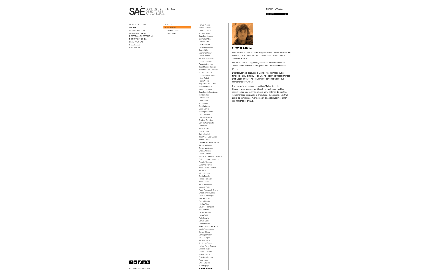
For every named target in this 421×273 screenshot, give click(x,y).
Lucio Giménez (204, 115)
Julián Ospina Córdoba (208, 168)
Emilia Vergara (204, 263)
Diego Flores (204, 101)
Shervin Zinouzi (205, 269)
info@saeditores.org (139, 269)
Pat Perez (202, 171)
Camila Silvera (204, 232)
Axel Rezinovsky (205, 199)
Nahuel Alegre (204, 25)
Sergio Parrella (204, 176)
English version (274, 9)
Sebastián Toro (204, 241)
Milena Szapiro (204, 238)
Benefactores (171, 30)
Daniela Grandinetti (206, 123)
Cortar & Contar (137, 30)
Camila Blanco (204, 56)
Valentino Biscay (205, 53)
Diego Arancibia (205, 31)
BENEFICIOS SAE (136, 42)
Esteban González (206, 120)
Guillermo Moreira (205, 165)
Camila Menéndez (206, 148)
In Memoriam (170, 33)
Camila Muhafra (205, 154)
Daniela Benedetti (206, 47)
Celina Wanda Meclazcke (209, 143)
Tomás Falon (204, 95)
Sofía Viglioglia (204, 266)
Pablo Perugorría (205, 185)
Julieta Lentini (204, 134)
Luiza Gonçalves (205, 117)
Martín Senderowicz (206, 229)
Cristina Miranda (205, 151)
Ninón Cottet (204, 78)
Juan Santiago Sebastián (208, 227)
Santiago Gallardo (206, 112)
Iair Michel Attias (205, 39)
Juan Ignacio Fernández (208, 92)
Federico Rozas (205, 213)
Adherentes (170, 28)
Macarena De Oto (206, 87)
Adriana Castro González (208, 70)
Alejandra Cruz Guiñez (207, 84)
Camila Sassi (204, 221)
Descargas (134, 48)
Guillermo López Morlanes (209, 159)
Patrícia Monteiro (205, 162)
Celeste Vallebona (206, 257)
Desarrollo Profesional (141, 36)
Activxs (168, 25)
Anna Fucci (203, 103)
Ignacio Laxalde (205, 131)
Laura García (204, 109)
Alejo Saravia (204, 218)
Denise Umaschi (205, 252)
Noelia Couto (204, 81)
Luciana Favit (204, 98)
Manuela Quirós (205, 187)
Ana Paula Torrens (206, 243)
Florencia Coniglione (207, 75)
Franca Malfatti (204, 140)
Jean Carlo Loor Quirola (208, 137)
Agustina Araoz (204, 33)
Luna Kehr (203, 126)
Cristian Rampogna (206, 196)
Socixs (132, 28)
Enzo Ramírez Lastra (207, 193)
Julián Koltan (204, 129)
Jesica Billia (203, 50)
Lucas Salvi (203, 215)
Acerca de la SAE (137, 25)
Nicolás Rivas (204, 204)
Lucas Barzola (204, 45)
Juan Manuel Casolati (207, 67)
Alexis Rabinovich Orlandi (208, 190)
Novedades (134, 45)
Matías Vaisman (205, 255)
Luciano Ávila (204, 42)
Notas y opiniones (138, 39)
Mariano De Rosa (205, 89)
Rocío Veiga (203, 260)
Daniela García (204, 106)
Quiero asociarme (138, 33)
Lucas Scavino (204, 224)
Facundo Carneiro (206, 64)
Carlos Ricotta (204, 201)
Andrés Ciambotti (205, 73)
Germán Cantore (205, 61)
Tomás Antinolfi (204, 28)
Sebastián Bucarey (206, 59)
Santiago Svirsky (205, 235)
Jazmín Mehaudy (205, 145)
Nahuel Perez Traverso (207, 246)
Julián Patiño (204, 182)
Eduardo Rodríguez (206, 207)
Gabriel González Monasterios (210, 157)
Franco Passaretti (205, 179)
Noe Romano (204, 210)
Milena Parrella (204, 173)
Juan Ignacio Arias (206, 36)
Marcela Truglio (204, 249)
